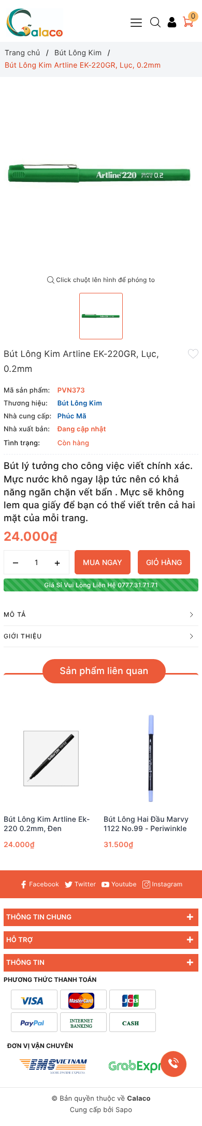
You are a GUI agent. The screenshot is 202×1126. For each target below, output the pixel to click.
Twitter (84, 884)
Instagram (166, 884)
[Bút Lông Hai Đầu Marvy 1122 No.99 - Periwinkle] (151, 758)
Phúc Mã (71, 416)
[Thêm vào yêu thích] (193, 353)
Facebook (43, 884)
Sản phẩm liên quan (104, 671)
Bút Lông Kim (79, 403)
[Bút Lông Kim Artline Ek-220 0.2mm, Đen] (51, 758)
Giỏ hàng (164, 562)
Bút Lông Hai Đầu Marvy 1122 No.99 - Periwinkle (146, 824)
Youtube (122, 884)
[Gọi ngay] (174, 1064)
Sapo (124, 1110)
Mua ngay (102, 562)
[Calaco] (34, 22)
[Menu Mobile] (136, 21)
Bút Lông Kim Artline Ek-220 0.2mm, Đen (47, 824)
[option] (101, 174)
